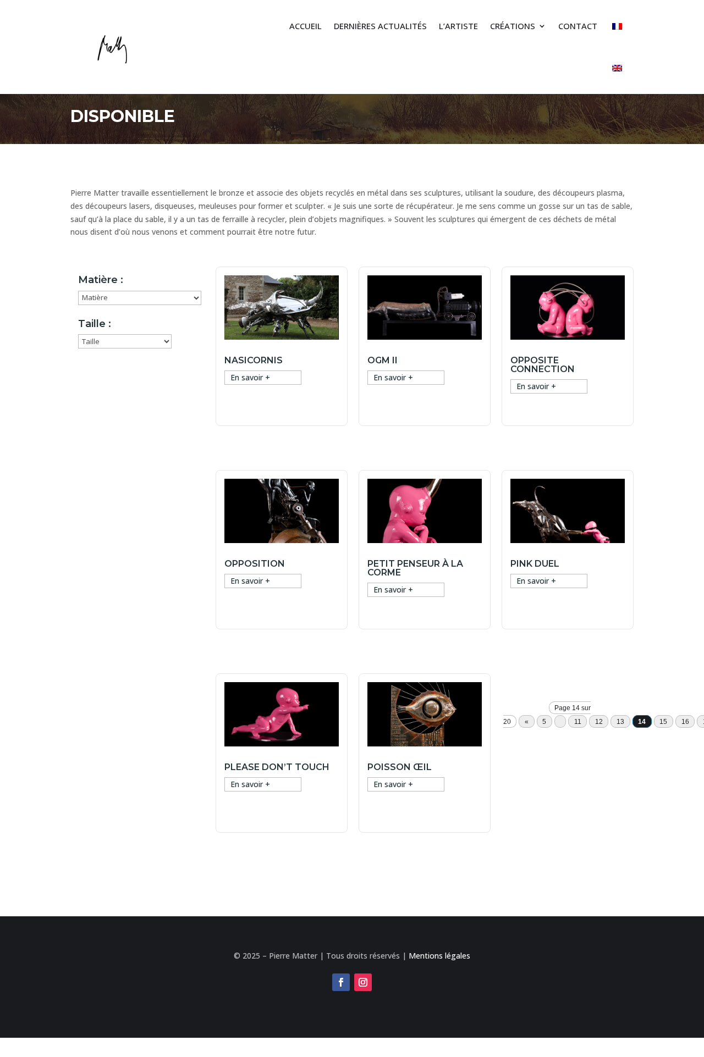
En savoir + (250, 377)
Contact (577, 25)
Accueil (305, 25)
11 (577, 721)
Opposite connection (542, 364)
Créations (512, 25)
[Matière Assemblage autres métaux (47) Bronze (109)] (139, 297)
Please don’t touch (276, 767)
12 (599, 721)
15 (663, 721)
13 (620, 721)
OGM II (382, 360)
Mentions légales (439, 955)
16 (685, 721)
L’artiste (458, 25)
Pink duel (534, 563)
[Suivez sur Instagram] (363, 982)
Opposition (254, 563)
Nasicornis (253, 360)
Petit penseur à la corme (415, 568)
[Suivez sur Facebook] (341, 982)
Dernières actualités (380, 25)
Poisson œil (399, 767)
